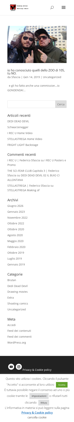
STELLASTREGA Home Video (24, 139)
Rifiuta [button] (44, 402)
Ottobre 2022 (15, 223)
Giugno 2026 (15, 206)
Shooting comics (17, 303)
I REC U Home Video (19, 133)
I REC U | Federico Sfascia (23, 160)
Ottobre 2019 (15, 252)
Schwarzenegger (17, 127)
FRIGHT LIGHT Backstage (22, 145)
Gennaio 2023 (16, 211)
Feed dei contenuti (19, 330)
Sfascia (15, 77)
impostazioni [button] (39, 396)
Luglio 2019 (14, 258)
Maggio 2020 (15, 241)
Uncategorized (52, 77)
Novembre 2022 (17, 217)
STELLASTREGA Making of (23, 190)
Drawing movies (17, 291)
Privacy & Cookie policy (37, 370)
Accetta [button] (61, 384)
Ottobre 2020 (15, 229)
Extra (10, 297)
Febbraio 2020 (16, 247)
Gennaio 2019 (16, 264)
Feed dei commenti (19, 336)
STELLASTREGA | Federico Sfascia (28, 185)
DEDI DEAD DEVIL (18, 121)
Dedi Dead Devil (17, 286)
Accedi (11, 325)
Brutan (11, 280)
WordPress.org (16, 342)
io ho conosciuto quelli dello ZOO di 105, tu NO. (36, 71)
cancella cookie (37, 417)
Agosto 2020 (15, 235)
